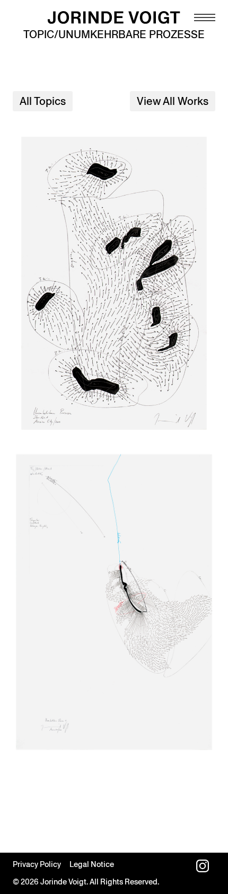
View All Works (172, 101)
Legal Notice (91, 864)
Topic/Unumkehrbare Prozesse (114, 34)
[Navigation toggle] (205, 17)
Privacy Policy (37, 864)
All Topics (43, 101)
